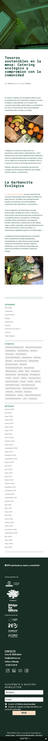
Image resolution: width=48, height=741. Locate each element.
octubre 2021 (9, 494)
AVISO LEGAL (10, 735)
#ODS (27, 371)
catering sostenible (12, 381)
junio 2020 (8, 540)
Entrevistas (9, 322)
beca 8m (16, 378)
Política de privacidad (26, 704)
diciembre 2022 (10, 455)
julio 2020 (8, 537)
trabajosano (33, 399)
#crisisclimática (21, 354)
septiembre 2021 (11, 498)
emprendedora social (12, 385)
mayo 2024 (9, 431)
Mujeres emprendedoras (32, 395)
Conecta (23, 381)
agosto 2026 (9, 409)
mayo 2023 (9, 452)
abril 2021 (8, 515)
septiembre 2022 (11, 459)
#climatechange (23, 351)
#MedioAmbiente (11, 371)
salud (25, 399)
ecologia (37, 381)
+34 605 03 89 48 (11, 665)
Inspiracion (27, 392)
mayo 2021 (8, 512)
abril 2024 (8, 434)
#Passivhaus (35, 371)
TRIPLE (10, 84)
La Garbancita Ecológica (14, 194)
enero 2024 (9, 445)
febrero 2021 (9, 523)
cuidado (30, 381)
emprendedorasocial (28, 385)
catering (23, 378)
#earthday (37, 358)
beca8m (8, 378)
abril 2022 (8, 477)
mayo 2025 (9, 420)
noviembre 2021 (10, 491)
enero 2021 (9, 526)
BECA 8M (8, 308)
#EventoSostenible (12, 364)
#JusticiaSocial (29, 368)
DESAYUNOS (9, 315)
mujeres (20, 395)
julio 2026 (8, 413)
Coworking (8, 311)
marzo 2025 (9, 424)
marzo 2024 (9, 438)
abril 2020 (8, 547)
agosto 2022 (9, 462)
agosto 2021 (9, 501)
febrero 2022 (10, 484)
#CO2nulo (33, 351)
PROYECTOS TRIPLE (12, 329)
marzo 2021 (9, 519)
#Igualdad (23, 364)
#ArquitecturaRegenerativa (14, 347)
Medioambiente (10, 395)
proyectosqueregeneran (13, 399)
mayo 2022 (9, 473)
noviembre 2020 (11, 530)
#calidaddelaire (11, 351)
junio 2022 (8, 470)
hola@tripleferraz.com (12, 658)
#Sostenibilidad (11, 375)
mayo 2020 (9, 544)
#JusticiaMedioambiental (14, 368)
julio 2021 (8, 505)
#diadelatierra (26, 358)
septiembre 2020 (11, 533)
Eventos (8, 326)
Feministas (18, 392)
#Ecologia (9, 361)
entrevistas (9, 392)
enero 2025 (9, 427)
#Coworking (10, 354)
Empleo (7, 318)
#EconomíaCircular (20, 361)
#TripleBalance (35, 375)
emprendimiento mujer (13, 388)
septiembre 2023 (11, 448)
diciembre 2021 (10, 487)
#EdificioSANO (33, 361)
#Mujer (21, 371)
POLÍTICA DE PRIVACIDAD (25, 735)
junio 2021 (8, 508)
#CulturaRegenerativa (13, 358)
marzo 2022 (9, 480)
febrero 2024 (10, 441)
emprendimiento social (30, 388)
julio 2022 (8, 466)
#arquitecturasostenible (33, 347)
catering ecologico (34, 378)
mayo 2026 (9, 416)
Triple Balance (10, 336)
